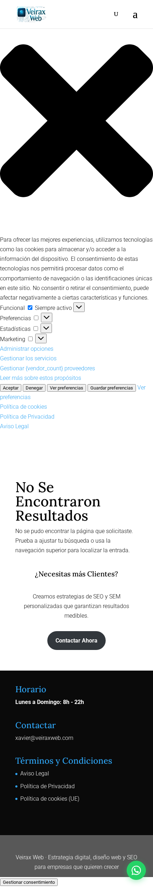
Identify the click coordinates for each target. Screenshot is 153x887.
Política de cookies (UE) (49, 798)
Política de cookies (23, 406)
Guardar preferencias (111, 388)
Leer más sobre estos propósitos (40, 378)
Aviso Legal (14, 426)
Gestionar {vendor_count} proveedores (47, 368)
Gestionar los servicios (28, 358)
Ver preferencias (66, 388)
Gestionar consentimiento (29, 882)
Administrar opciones (26, 348)
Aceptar (11, 388)
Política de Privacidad (27, 416)
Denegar (34, 388)
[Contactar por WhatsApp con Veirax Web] (136, 870)
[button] (76, 122)
